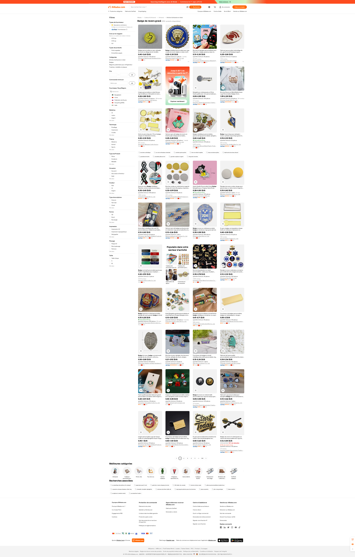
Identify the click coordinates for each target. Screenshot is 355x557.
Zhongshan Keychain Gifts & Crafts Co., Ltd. (150, 323)
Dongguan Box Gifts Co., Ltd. (201, 236)
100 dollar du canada (179, 485)
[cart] (215, 7)
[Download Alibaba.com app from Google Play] (237, 540)
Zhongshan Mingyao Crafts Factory (148, 144)
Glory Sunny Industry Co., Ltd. (201, 363)
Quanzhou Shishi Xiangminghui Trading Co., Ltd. (205, 102)
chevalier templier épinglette (144, 489)
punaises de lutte (144, 156)
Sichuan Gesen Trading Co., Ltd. (229, 238)
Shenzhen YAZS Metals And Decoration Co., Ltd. (232, 321)
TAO (192, 548)
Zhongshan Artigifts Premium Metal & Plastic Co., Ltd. (205, 60)
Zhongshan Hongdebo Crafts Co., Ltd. (149, 403)
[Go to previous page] (176, 458)
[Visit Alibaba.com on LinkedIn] (225, 527)
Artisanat (161, 17)
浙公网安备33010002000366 (207, 554)
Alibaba (139, 17)
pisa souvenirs (204, 489)
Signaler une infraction (199, 524)
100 (202, 458)
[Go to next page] (206, 458)
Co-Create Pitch (116, 510)
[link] (352, 539)
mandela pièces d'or (160, 156)
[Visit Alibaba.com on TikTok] (239, 527)
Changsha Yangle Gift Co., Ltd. (146, 196)
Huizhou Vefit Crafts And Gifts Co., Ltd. (204, 324)
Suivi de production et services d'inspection (148, 521)
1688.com (158, 548)
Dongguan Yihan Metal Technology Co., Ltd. (205, 280)
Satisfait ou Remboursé (145, 510)
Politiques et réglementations (147, 525)
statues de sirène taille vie (164, 489)
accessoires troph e (136, 493)
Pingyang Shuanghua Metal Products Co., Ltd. (177, 196)
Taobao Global (185, 548)
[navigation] (122, 238)
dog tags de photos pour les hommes (186, 489)
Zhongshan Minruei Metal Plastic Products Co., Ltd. (205, 146)
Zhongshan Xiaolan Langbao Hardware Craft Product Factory (150, 363)
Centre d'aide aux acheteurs (201, 506)
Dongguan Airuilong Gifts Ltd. (201, 196)
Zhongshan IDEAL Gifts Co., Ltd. (174, 142)
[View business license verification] (194, 554)
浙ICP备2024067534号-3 (224, 554)
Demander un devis (171, 512)
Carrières (114, 517)
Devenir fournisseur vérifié (227, 517)
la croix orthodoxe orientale (163, 152)
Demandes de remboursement (202, 517)
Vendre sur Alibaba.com (226, 506)
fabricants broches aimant (231, 152)
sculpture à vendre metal (118, 493)
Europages (204, 548)
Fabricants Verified (171, 508)
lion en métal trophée (197, 152)
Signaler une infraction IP (200, 520)
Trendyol (197, 548)
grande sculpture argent (177, 156)
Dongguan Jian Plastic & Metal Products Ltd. (150, 236)
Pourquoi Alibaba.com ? (118, 506)
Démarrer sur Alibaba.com (227, 510)
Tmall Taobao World (168, 548)
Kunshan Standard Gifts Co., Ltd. (174, 363)
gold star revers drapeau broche (160, 485)
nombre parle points (181, 152)
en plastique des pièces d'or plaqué (121, 485)
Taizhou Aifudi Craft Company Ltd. (175, 403)
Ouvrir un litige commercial (200, 513)
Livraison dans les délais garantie (148, 513)
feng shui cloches (193, 156)
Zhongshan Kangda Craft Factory (147, 100)
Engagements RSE (117, 513)
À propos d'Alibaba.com (119, 502)
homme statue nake (196, 485)
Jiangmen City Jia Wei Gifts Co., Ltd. (230, 144)
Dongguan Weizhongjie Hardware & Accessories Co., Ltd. (150, 58)
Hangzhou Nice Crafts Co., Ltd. (147, 280)
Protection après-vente (145, 517)
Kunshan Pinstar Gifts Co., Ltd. (228, 100)
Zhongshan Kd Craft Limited (228, 60)
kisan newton (231, 489)
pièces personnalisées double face (215, 485)
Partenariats (223, 520)
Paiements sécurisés (145, 506)
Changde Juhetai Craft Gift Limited (230, 363)
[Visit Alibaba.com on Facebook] (221, 527)
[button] (187, 7)
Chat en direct (197, 510)
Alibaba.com (212, 540)
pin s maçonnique (218, 489)
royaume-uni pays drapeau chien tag (121, 489)
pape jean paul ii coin (141, 485)
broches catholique (145, 152)
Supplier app (170, 540)
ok (132, 75)
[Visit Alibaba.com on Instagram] (232, 527)
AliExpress (151, 548)
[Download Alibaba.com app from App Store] (223, 540)
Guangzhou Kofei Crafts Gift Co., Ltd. (175, 321)
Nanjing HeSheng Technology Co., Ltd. (176, 236)
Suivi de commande (225, 513)
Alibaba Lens (120, 540)
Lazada (178, 548)
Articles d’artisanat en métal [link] (175, 17)
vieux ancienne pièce (213, 152)
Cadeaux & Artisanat (150, 17)
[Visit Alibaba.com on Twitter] (228, 527)
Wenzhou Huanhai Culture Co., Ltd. (230, 194)
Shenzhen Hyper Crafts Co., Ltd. (174, 58)
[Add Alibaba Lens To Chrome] (138, 540)
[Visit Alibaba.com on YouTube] (236, 527)
